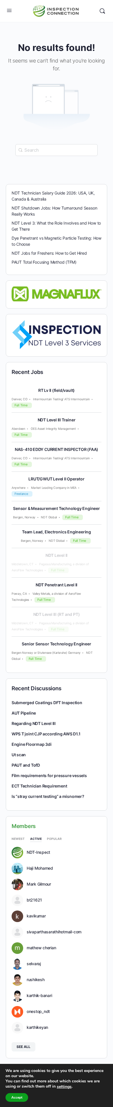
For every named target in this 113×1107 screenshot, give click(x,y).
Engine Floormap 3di (32, 744)
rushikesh (36, 979)
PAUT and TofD (26, 765)
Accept (16, 1097)
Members (24, 826)
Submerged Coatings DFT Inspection (47, 702)
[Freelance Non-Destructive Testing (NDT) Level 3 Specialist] (57, 334)
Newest (18, 838)
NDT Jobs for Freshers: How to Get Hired (49, 253)
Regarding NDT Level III (34, 723)
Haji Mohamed (40, 868)
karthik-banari (39, 995)
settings (64, 1086)
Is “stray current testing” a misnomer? (48, 796)
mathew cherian (41, 948)
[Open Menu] (9, 10)
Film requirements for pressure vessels (49, 775)
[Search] (102, 11)
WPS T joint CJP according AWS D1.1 (46, 733)
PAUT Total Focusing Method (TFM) (44, 262)
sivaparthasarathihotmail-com (54, 932)
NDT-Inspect (38, 852)
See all (23, 1046)
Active (36, 838)
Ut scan (19, 754)
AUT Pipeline (24, 713)
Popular (54, 838)
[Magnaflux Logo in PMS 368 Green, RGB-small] (57, 293)
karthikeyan (37, 1027)
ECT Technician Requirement (39, 785)
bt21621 (34, 900)
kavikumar (36, 916)
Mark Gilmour (39, 884)
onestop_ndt (38, 1011)
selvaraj (34, 963)
